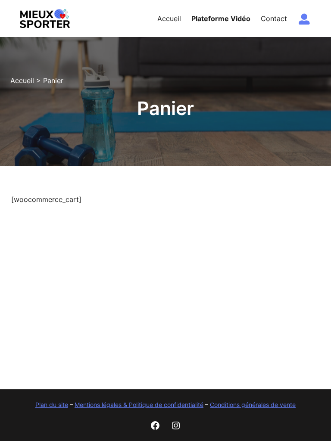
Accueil (22, 80)
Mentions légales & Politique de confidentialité (139, 404)
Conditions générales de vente (253, 404)
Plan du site (51, 404)
